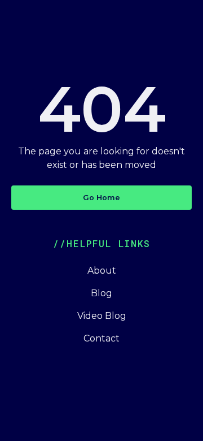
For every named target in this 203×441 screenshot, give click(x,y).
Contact (101, 338)
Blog (101, 293)
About (101, 270)
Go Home (101, 197)
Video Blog (101, 315)
